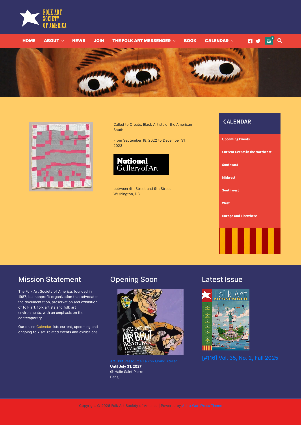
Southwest (230, 190)
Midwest (228, 177)
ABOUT (51, 40)
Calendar (43, 326)
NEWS (78, 40)
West (226, 203)
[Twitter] (257, 41)
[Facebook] (250, 41)
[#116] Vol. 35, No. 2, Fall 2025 (240, 358)
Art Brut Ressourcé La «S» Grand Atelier (143, 361)
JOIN (99, 40)
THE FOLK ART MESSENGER (141, 40)
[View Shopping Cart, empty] (269, 40)
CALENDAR (217, 40)
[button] (61, 40)
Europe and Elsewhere (239, 215)
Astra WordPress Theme (202, 405)
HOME (28, 40)
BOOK (190, 40)
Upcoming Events (236, 139)
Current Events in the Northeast (246, 152)
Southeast (230, 164)
